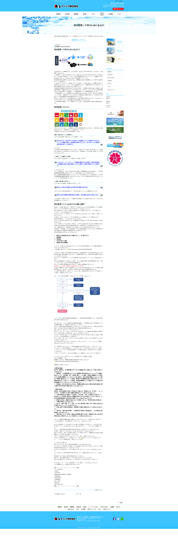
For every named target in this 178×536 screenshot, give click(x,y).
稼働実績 (76, 14)
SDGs (99, 509)
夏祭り (107, 102)
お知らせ (109, 83)
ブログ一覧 (78, 493)
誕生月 (107, 98)
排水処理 (67, 14)
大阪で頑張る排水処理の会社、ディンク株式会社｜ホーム (68, 36)
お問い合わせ (71, 509)
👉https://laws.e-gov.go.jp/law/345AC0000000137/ (66, 361)
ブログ (119, 14)
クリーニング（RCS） (93, 506)
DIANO (102, 14)
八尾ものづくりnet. (91, 509)
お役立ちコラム (99, 490)
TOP (121, 502)
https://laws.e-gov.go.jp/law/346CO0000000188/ (80, 249)
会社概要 (111, 14)
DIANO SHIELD (111, 77)
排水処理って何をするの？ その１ (60, 494)
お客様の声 (110, 74)
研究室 (84, 14)
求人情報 (83, 509)
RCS (93, 14)
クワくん (108, 107)
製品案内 (58, 14)
